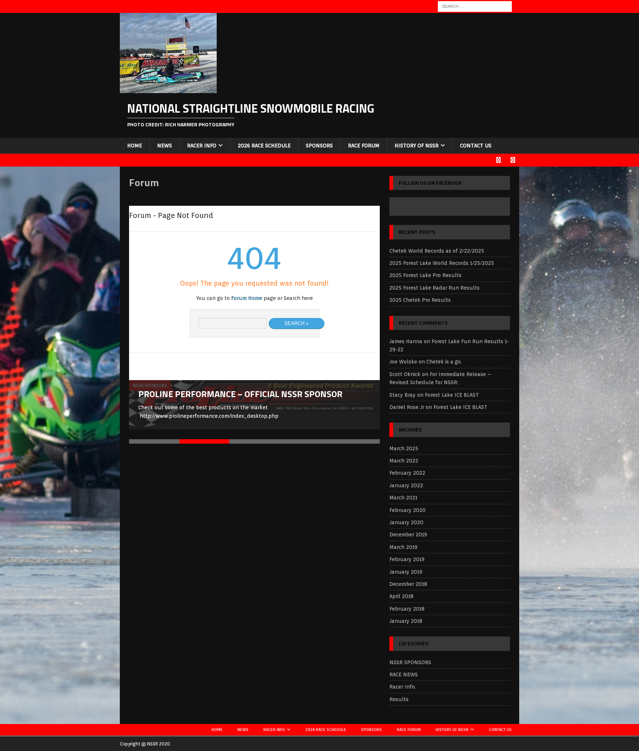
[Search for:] (475, 6)
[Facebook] (498, 160)
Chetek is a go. (444, 362)
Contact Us (475, 146)
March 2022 (403, 461)
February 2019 (407, 559)
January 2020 (406, 522)
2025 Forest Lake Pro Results (425, 275)
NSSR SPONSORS (410, 662)
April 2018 (401, 596)
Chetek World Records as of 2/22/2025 (436, 251)
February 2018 (407, 609)
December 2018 (408, 584)
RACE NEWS (403, 674)
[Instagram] (512, 160)
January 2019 (405, 572)
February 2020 (407, 510)
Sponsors (319, 146)
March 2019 (403, 547)
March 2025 (403, 448)
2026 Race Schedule (264, 146)
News (164, 146)
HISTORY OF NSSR (417, 146)
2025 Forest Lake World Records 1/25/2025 (441, 263)
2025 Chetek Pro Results (420, 300)
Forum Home (246, 298)
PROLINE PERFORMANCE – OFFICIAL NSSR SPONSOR (240, 393)
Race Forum (363, 146)
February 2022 (407, 473)
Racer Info (201, 146)
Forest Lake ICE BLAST (452, 395)
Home (134, 146)
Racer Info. (402, 687)
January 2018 (405, 621)
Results (399, 699)
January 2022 (406, 485)
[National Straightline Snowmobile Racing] (168, 89)
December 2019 (408, 534)
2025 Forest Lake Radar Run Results (434, 288)
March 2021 (403, 498)
